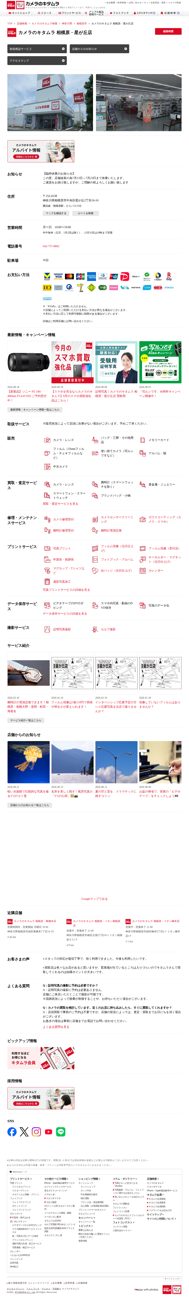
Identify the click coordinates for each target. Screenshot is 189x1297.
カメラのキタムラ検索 (44, 23)
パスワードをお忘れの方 (160, 1210)
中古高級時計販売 (89, 1194)
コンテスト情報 (120, 1226)
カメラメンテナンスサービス (57, 1186)
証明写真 (14, 1263)
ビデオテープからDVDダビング (27, 1225)
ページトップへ (173, 1279)
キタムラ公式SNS (52, 1220)
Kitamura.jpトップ (20, 1172)
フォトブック (16, 1198)
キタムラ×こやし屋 (53, 1235)
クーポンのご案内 (52, 1217)
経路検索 (168, 31)
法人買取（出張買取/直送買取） (95, 1206)
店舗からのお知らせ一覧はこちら (29, 805)
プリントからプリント (22, 1240)
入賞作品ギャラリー (122, 1230)
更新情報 (82, 1241)
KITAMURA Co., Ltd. (25, 1292)
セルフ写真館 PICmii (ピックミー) (59, 1224)
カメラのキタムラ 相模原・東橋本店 (35, 921)
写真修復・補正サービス (23, 1247)
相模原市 (82, 23)
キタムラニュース (86, 1213)
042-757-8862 (51, 246)
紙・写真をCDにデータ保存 (25, 1236)
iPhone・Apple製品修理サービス (59, 1183)
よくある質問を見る (56, 1026)
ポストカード (16, 1213)
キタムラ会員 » (155, 1194)
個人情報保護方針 (17, 1283)
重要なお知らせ (85, 1230)
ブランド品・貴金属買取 (92, 1202)
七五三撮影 (51, 1202)
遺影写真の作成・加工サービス (26, 1243)
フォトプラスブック (21, 1202)
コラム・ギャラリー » (125, 1178)
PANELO (14, 1266)
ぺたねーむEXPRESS (20, 1255)
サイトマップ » (155, 1214)
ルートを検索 (85, 213)
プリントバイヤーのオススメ (92, 1210)
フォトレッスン (120, 1207)
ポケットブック (19, 1206)
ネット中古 (86, 1190)
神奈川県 (67, 23)
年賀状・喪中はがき (21, 1217)
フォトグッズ (16, 1259)
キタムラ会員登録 (157, 1199)
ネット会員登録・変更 (155, 2)
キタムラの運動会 (121, 1203)
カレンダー (15, 1251)
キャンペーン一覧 (86, 1222)
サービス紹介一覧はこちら (25, 720)
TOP (9, 23)
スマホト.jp (49, 1194)
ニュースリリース (39, 1283)
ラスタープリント (20, 1190)
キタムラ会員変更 (157, 1202)
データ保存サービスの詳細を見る (65, 613)
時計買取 (85, 1198)
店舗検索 (22, 23)
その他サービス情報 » (56, 1178)
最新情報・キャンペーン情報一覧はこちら (34, 409)
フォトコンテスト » (123, 1222)
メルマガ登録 (174, 2)
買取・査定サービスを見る (60, 503)
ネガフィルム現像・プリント (25, 1194)
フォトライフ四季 (121, 1211)
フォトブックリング (21, 1210)
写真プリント (16, 1183)
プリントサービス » (21, 1178)
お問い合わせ (135, 2)
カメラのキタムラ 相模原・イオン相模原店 (96, 923)
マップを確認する (56, 213)
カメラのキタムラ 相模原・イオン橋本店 (155, 921)
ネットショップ (85, 1183)
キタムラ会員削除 (157, 1206)
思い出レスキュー (18, 1221)
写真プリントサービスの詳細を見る (66, 589)
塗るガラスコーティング (55, 1190)
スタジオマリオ (53, 1198)
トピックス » (85, 1225)
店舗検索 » (153, 1178)
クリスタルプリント (21, 1186)
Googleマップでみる (94, 898)
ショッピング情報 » (89, 1178)
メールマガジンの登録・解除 (57, 1213)
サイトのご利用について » (161, 1218)
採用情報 (121, 2)
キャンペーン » (86, 1217)
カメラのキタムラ (155, 1183)
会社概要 (110, 2)
